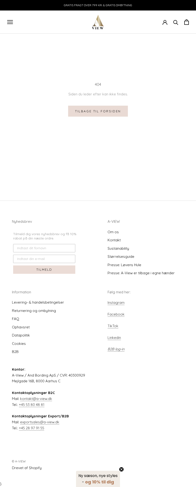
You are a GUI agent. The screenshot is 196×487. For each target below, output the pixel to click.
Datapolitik (21, 335)
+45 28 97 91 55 (31, 428)
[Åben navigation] (10, 22)
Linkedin (114, 337)
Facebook (116, 314)
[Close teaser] (121, 469)
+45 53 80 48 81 (31, 404)
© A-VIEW (19, 461)
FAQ (15, 318)
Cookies (19, 343)
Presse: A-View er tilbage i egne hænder (141, 273)
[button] (98, 479)
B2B (15, 351)
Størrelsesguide (121, 256)
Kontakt (114, 240)
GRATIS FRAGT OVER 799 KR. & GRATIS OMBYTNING (98, 5)
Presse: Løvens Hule (124, 265)
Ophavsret (21, 327)
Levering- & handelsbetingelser (38, 302)
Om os (113, 232)
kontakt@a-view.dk (36, 398)
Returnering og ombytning (34, 310)
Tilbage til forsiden (98, 111)
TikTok (113, 326)
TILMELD (44, 269)
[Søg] (175, 22)
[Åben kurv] (186, 22)
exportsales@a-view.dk (39, 422)
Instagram (116, 302)
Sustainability (118, 248)
